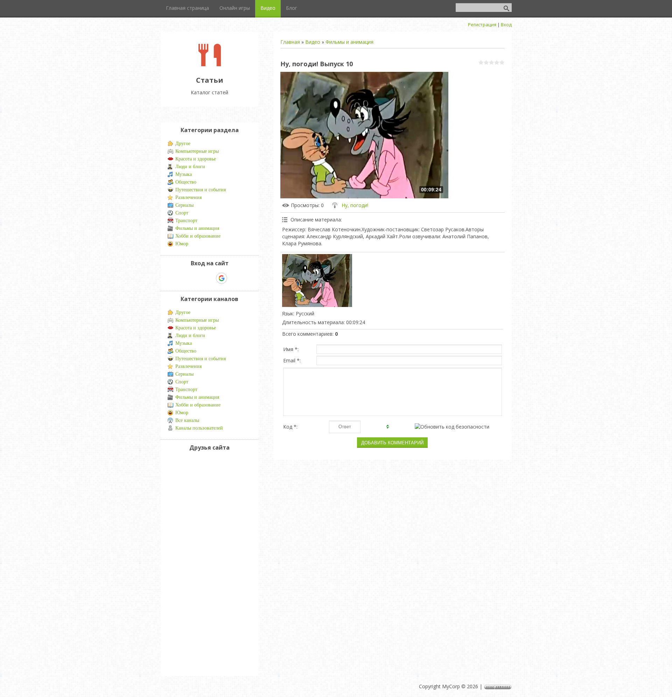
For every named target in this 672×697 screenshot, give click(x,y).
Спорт (181, 213)
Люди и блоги (190, 166)
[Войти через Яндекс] (209, 278)
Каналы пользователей (199, 428)
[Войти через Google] (221, 278)
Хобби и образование (197, 236)
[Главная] (209, 64)
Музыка (183, 174)
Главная (290, 42)
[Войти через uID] (185, 278)
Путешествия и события (200, 189)
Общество (185, 182)
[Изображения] (317, 280)
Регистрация (482, 24)
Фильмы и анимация (349, 42)
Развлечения (188, 197)
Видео (312, 42)
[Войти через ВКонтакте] (197, 278)
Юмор (181, 243)
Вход (506, 24)
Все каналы (187, 420)
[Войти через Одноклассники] (234, 278)
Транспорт (186, 220)
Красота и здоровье (195, 159)
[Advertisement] (189, 562)
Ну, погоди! (355, 205)
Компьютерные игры (197, 151)
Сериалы (184, 205)
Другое (182, 143)
